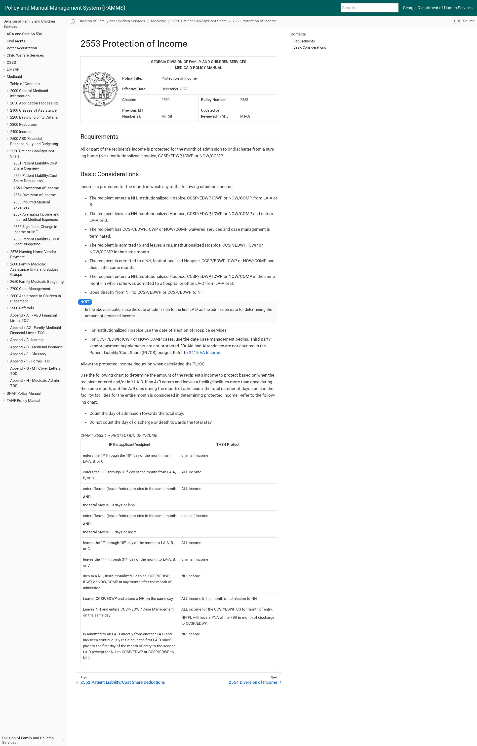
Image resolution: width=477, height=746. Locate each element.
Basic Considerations (309, 47)
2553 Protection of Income (36, 188)
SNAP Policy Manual (24, 393)
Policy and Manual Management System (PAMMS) (64, 8)
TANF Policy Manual (23, 400)
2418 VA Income (204, 352)
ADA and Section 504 (24, 34)
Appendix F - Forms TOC (30, 361)
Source (469, 21)
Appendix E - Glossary (28, 354)
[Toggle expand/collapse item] (4, 55)
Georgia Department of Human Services (438, 7)
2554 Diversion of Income (34, 195)
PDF (457, 21)
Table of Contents (25, 84)
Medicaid (14, 76)
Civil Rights (16, 41)
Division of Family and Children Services (112, 21)
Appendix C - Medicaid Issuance (36, 347)
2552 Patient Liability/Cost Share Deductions (122, 682)
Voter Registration (22, 48)
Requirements (304, 41)
